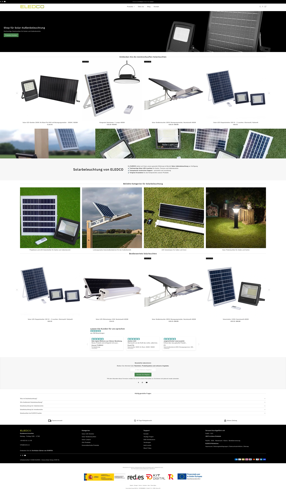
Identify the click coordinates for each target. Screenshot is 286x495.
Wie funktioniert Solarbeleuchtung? (31, 402)
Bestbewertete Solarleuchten (143, 253)
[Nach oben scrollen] (283, 490)
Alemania (145, 485)
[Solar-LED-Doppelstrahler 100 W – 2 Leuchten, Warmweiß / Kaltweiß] (236, 90)
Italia (149, 485)
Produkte (130, 7)
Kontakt (156, 7)
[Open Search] (260, 6)
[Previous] (17, 93)
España (131, 485)
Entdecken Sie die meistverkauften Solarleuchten (143, 57)
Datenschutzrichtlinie (235, 446)
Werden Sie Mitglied (143, 374)
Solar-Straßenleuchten (89, 437)
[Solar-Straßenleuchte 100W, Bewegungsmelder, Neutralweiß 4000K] (174, 90)
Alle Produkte (86, 442)
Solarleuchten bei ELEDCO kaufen (31, 413)
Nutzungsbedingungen (221, 446)
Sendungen (147, 442)
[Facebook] (0, 2)
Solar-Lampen (86, 439)
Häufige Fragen (149, 437)
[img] (143, 331)
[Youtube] (5, 2)
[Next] (269, 93)
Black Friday (147, 448)
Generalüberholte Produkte (90, 445)
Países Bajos (153, 485)
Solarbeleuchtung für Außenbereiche (31, 406)
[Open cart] (265, 6)
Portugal (136, 485)
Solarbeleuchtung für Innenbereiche (31, 409)
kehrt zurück (147, 445)
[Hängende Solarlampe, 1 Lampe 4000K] (112, 90)
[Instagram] (2, 2)
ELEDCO (37, 460)
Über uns (141, 7)
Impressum (208, 446)
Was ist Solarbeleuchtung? (28, 398)
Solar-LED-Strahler (88, 434)
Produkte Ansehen (11, 35)
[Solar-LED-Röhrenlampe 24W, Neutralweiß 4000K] (112, 287)
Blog (148, 7)
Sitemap (246, 446)
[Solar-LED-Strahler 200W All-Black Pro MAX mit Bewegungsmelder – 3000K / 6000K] (50, 90)
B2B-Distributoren (149, 439)
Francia (140, 485)
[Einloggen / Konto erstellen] (262, 6)
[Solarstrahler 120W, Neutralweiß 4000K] (236, 287)
